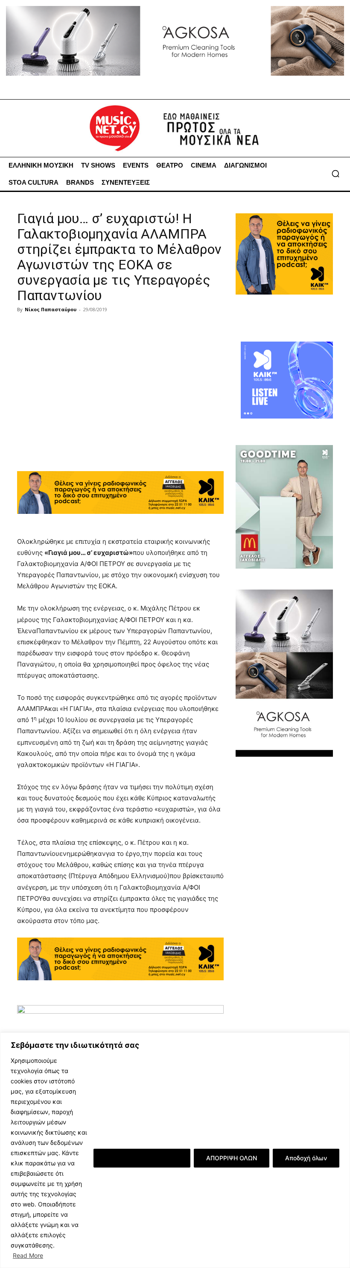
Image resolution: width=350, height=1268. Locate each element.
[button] (335, 173)
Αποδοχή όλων (306, 1158)
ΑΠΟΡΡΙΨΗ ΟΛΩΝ (231, 1158)
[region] (175, 1150)
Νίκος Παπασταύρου (50, 309)
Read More (28, 1255)
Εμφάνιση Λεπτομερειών (142, 1158)
